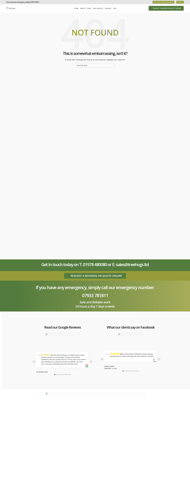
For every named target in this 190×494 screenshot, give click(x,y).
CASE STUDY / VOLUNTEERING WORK (163, 2)
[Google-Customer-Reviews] (62, 340)
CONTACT (180, 2)
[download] (130, 339)
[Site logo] (10, 8)
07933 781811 (34, 2)
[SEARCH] (112, 65)
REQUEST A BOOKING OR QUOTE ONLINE (167, 8)
